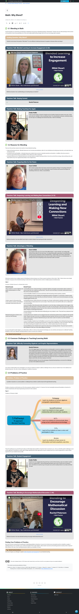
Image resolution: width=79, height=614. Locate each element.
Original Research (34, 598)
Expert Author (33, 603)
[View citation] (9, 23)
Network (8, 607)
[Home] (6, 1)
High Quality (33, 594)
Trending (32, 600)
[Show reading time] (28, 23)
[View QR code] (12, 23)
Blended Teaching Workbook (15, 334)
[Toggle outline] (6, 23)
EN (25, 23)
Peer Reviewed (33, 596)
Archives (9, 594)
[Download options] (16, 23)
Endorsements (10, 605)
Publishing (9, 600)
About (8, 596)
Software (9, 609)
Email (57, 594)
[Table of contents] (6, 3)
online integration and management (31, 551)
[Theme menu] (70, 1)
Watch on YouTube (39, 89)
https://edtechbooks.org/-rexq (47, 568)
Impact (8, 598)
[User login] (73, 1)
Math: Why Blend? (26, 3)
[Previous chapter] (39, 612)
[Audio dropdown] (20, 23)
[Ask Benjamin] (76, 611)
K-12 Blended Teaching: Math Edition (15, 1)
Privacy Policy (10, 603)
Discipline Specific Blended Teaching (15, 3)
